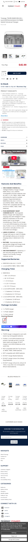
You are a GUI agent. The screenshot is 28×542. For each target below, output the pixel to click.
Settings (14, 533)
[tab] (5, 56)
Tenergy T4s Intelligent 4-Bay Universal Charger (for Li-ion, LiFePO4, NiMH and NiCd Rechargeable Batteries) (10, 398)
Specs (2, 140)
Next (26, 56)
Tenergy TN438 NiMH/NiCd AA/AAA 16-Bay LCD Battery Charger (17, 398)
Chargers (3, 491)
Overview (4, 137)
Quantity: (4, 71)
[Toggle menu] (3, 6)
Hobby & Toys (4, 495)
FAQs (2, 146)
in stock (4, 84)
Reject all (14, 536)
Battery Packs (4, 489)
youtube (6, 513)
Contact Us (3, 456)
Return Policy (4, 471)
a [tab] (7, 79)
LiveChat (22, 1)
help (16, 1)
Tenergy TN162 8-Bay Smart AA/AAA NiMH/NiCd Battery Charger (25, 398)
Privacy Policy (4, 473)
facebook (6, 507)
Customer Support (5, 469)
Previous (1, 56)
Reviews (3, 143)
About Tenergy (4, 454)
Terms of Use (4, 475)
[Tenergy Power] (14, 6)
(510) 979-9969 (9, 1)
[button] (26, 399)
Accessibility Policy (6, 479)
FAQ (2, 460)
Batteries (3, 487)
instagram (7, 516)
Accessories (4, 497)
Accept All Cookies (14, 539)
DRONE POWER (4, 493)
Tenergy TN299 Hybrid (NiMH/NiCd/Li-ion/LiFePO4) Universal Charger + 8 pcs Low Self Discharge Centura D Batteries (3, 398)
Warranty (3, 477)
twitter (6, 510)
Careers (3, 458)
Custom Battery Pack (6, 499)
